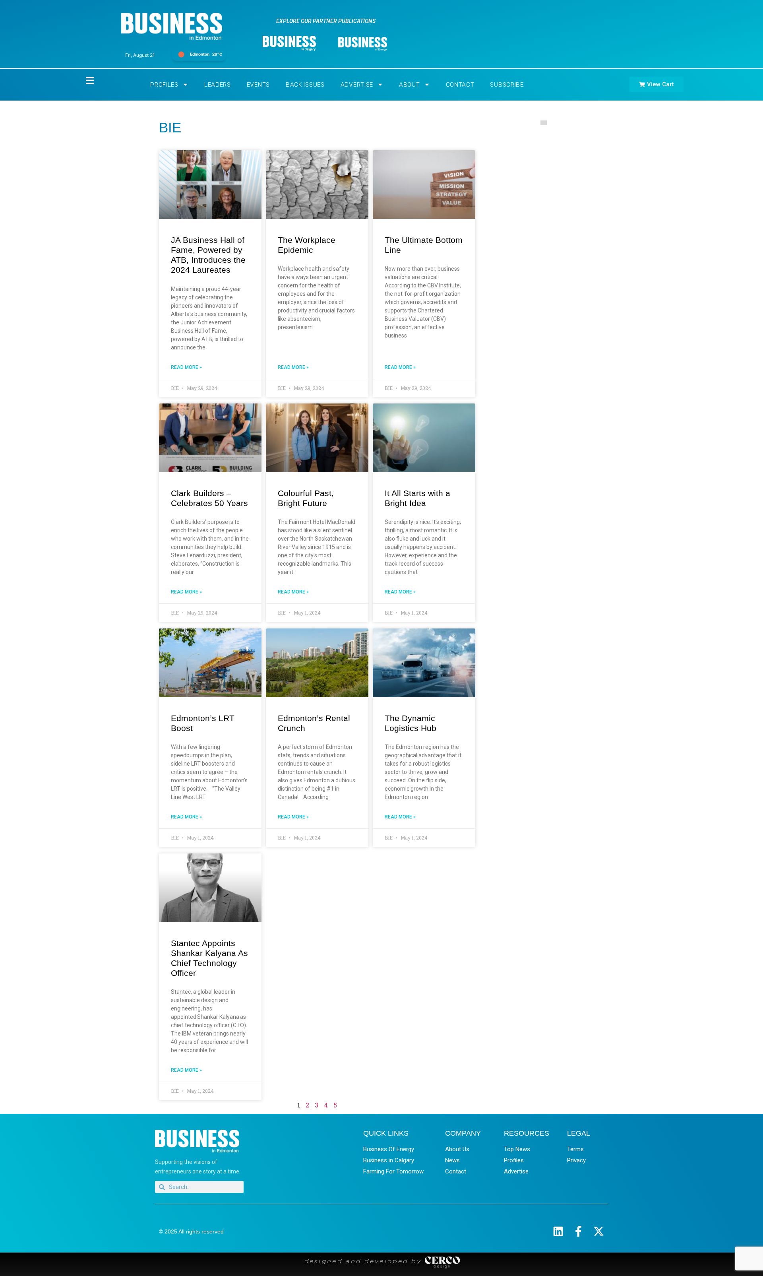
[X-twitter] (598, 1231)
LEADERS (217, 84)
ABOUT (409, 84)
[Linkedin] (558, 1231)
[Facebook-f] (578, 1231)
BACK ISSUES (305, 84)
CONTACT (460, 84)
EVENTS (258, 84)
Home (83, 80)
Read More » (186, 367)
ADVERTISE (357, 84)
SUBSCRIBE (506, 84)
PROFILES (164, 84)
